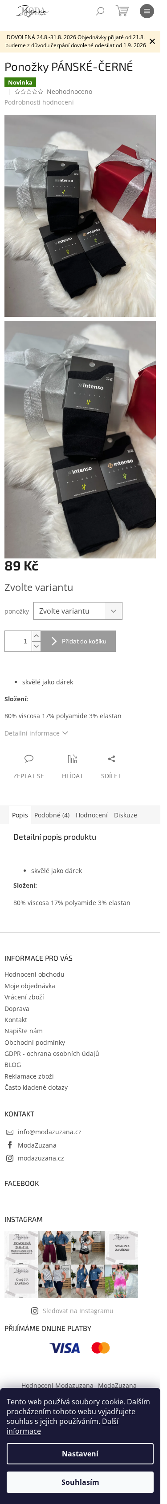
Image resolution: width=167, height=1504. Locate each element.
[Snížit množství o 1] (36, 646)
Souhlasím (80, 1482)
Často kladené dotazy (36, 1087)
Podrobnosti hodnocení (39, 102)
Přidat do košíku (84, 641)
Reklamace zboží (29, 1076)
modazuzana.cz (41, 1158)
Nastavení (80, 1454)
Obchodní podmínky (34, 1042)
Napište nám (23, 1031)
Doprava (16, 1008)
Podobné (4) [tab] (51, 815)
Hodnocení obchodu (34, 974)
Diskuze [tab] (125, 815)
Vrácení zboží (24, 997)
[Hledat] (100, 11)
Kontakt (15, 1019)
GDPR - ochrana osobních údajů (51, 1053)
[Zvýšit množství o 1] (36, 636)
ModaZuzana (37, 1145)
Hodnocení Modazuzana (57, 1385)
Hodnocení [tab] (92, 815)
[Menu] (147, 11)
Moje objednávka (29, 986)
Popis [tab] (20, 815)
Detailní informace (32, 733)
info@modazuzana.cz (49, 1132)
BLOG (12, 1064)
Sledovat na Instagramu (78, 1310)
